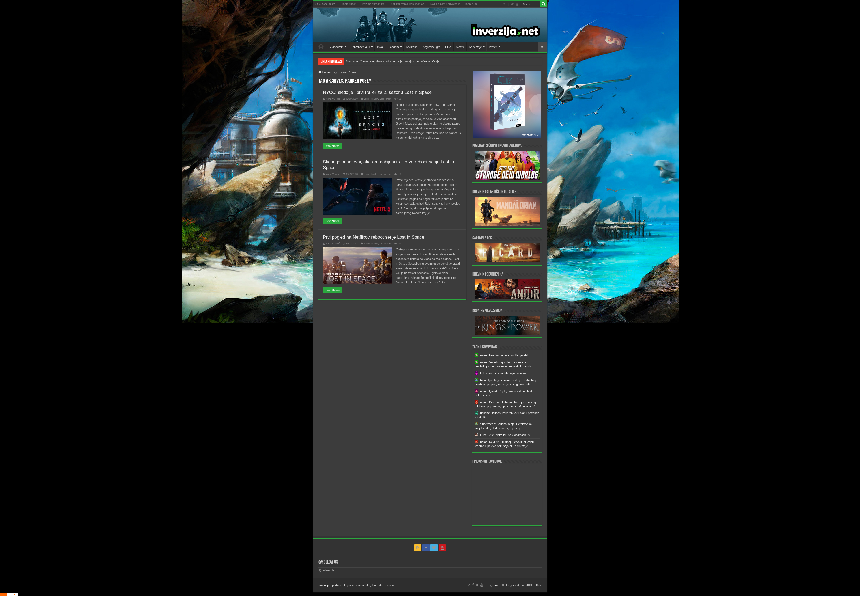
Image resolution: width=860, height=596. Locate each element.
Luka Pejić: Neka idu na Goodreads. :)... (506, 435)
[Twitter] (512, 4)
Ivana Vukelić (332, 98)
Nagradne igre (431, 47)
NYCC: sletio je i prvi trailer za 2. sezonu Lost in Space (377, 92)
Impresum (471, 4)
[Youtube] (517, 4)
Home (321, 46)
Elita (448, 47)
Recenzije (475, 47)
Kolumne (411, 47)
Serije (366, 98)
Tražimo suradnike (372, 4)
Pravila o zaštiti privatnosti (444, 4)
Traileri (374, 98)
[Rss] (504, 4)
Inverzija (323, 585)
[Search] (543, 4)
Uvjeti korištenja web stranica (406, 4)
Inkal (380, 47)
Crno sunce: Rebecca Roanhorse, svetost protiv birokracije (381, 61)
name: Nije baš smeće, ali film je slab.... (506, 355)
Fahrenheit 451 (360, 47)
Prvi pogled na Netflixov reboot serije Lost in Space (373, 237)
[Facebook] (508, 4)
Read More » (333, 145)
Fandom (393, 47)
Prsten (493, 47)
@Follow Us (328, 562)
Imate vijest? (349, 4)
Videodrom (337, 47)
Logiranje (493, 585)
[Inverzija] (430, 25)
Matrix (460, 47)
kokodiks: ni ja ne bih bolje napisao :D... (506, 373)
